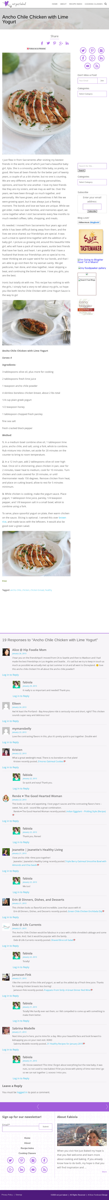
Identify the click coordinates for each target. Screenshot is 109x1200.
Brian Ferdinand (95, 1195)
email (87, 66)
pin (54, 43)
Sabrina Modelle (23, 1028)
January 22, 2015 (19, 753)
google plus (92, 58)
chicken (25, 590)
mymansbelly (21, 728)
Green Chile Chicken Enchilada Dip (85, 911)
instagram (101, 50)
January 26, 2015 (19, 653)
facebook (83, 58)
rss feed (96, 66)
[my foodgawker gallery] (92, 268)
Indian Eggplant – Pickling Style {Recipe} (86, 811)
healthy (48, 590)
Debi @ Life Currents (26, 925)
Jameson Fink (21, 975)
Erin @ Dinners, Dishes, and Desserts (38, 900)
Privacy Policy (7, 1195)
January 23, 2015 (19, 732)
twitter (83, 50)
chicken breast (37, 590)
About (63, 4)
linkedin (67, 43)
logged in (22, 1092)
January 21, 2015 (19, 853)
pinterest (92, 50)
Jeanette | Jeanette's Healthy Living (37, 850)
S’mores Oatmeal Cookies (51, 761)
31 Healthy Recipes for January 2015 (65, 1043)
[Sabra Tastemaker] (91, 253)
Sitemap (18, 1195)
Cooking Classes (93, 4)
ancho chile (15, 590)
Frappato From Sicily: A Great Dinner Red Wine (67, 990)
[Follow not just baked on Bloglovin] (89, 223)
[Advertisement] (36, 612)
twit (48, 43)
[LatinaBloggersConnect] (86, 314)
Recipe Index (75, 4)
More (104, 1172)
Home (55, 4)
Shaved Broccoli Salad (62, 940)
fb (42, 43)
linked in (101, 58)
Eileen (16, 703)
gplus (61, 43)
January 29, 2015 (30, 686)
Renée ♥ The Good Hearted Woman (37, 796)
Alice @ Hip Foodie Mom (29, 650)
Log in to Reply (10, 674)
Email (6, 1124)
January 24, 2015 (19, 707)
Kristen (17, 750)
